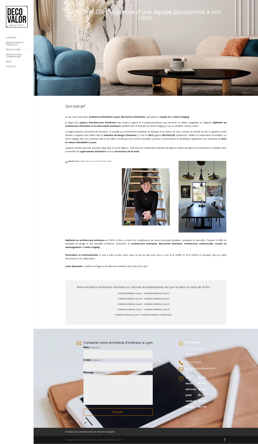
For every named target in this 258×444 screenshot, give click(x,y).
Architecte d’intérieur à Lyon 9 (127, 315)
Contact (11, 66)
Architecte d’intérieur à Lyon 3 (131, 298)
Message (94, 372)
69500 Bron (192, 354)
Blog (8, 61)
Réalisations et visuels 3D (15, 44)
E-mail (92, 359)
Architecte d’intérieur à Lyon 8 (156, 309)
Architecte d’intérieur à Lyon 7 (130, 309)
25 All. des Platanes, (196, 348)
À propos (11, 38)
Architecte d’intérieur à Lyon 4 (156, 298)
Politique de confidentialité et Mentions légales (90, 431)
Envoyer (118, 412)
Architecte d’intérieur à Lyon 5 (130, 304)
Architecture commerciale (14, 55)
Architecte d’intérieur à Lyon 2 (156, 293)
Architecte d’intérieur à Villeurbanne (157, 315)
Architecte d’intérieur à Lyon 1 (131, 293)
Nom (91, 347)
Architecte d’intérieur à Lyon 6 (156, 304)
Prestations (13, 50)
